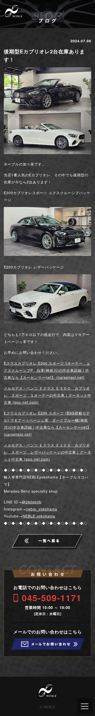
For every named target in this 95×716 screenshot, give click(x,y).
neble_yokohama (41, 509)
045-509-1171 (52, 598)
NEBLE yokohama (39, 516)
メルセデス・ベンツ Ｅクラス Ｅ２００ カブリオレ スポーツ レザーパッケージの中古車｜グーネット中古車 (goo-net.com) (47, 452)
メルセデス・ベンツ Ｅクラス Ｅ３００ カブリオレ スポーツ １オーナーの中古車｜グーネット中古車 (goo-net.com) (47, 395)
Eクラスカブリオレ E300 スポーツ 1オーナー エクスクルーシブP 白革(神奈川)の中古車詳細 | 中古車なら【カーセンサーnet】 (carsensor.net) (47, 370)
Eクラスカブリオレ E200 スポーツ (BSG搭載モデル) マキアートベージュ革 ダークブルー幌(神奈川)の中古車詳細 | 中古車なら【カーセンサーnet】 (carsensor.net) (47, 424)
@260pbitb (32, 501)
